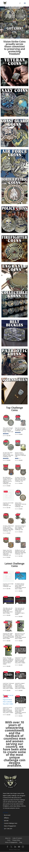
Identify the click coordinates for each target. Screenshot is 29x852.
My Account (7, 815)
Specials (6, 820)
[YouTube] (19, 847)
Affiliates (6, 818)
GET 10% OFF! (8, 828)
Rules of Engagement (10, 826)
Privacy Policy (16, 840)
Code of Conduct (17, 838)
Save (6, 416)
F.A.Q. (8, 840)
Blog (20, 842)
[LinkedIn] (15, 847)
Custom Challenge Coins (10, 823)
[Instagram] (23, 847)
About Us (7, 838)
